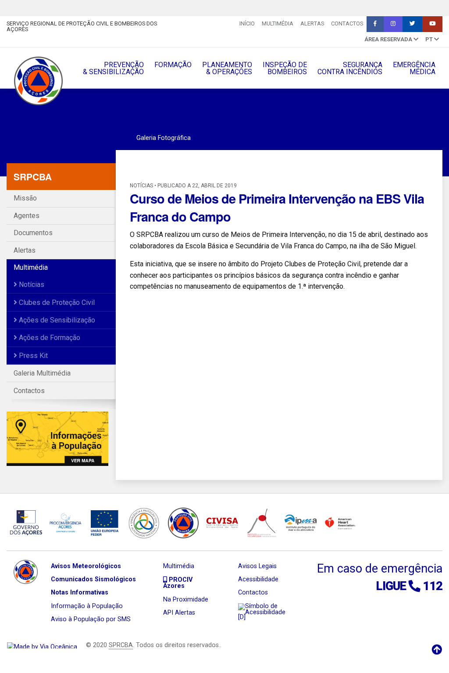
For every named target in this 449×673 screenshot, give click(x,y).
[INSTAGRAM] (393, 24)
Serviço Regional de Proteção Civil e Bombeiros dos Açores (82, 26)
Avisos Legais (257, 566)
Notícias (30, 284)
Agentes (26, 215)
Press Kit (32, 355)
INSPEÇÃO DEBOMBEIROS (285, 68)
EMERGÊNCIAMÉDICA (414, 68)
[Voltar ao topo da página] (436, 650)
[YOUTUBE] (432, 24)
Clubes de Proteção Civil (56, 302)
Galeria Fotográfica (163, 138)
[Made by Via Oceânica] (42, 645)
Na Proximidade (185, 599)
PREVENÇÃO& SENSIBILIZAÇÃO (113, 68)
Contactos (347, 23)
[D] (242, 617)
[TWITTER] (412, 24)
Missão (25, 198)
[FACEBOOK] (375, 24)
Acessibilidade (258, 579)
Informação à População (87, 606)
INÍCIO (247, 23)
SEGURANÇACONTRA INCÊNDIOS (349, 68)
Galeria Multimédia (42, 373)
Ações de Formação (48, 337)
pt (429, 39)
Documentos (33, 233)
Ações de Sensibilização (56, 320)
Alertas (312, 23)
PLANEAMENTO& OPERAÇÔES (227, 68)
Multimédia (277, 23)
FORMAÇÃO (173, 65)
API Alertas (179, 612)
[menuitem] (247, 24)
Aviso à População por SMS (91, 619)
